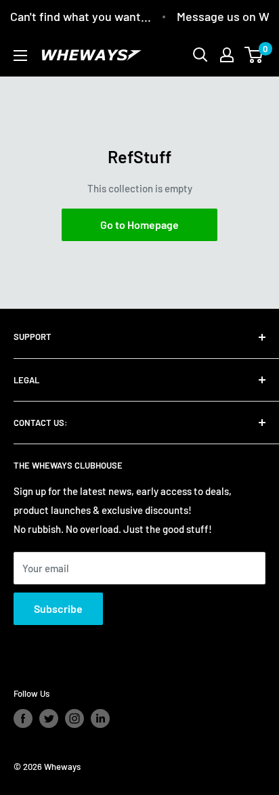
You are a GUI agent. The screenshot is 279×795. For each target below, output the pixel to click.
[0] (254, 55)
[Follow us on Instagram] (74, 718)
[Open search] (200, 54)
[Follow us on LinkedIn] (100, 718)
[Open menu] (20, 55)
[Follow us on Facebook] (23, 718)
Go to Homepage (139, 224)
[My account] (227, 54)
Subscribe (58, 608)
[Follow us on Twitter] (48, 718)
